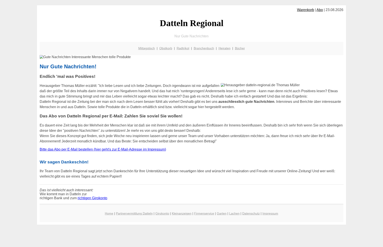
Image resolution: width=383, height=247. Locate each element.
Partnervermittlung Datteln (134, 213)
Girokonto (162, 213)
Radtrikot (183, 48)
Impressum (270, 213)
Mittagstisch (146, 48)
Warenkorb (305, 10)
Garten (222, 213)
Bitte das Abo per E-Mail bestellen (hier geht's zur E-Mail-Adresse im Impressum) (103, 149)
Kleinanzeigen (182, 213)
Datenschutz (251, 213)
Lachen (234, 213)
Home (109, 213)
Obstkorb (165, 48)
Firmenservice (204, 213)
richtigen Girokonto (92, 198)
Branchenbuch (204, 48)
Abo (320, 10)
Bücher (240, 48)
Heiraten (225, 48)
